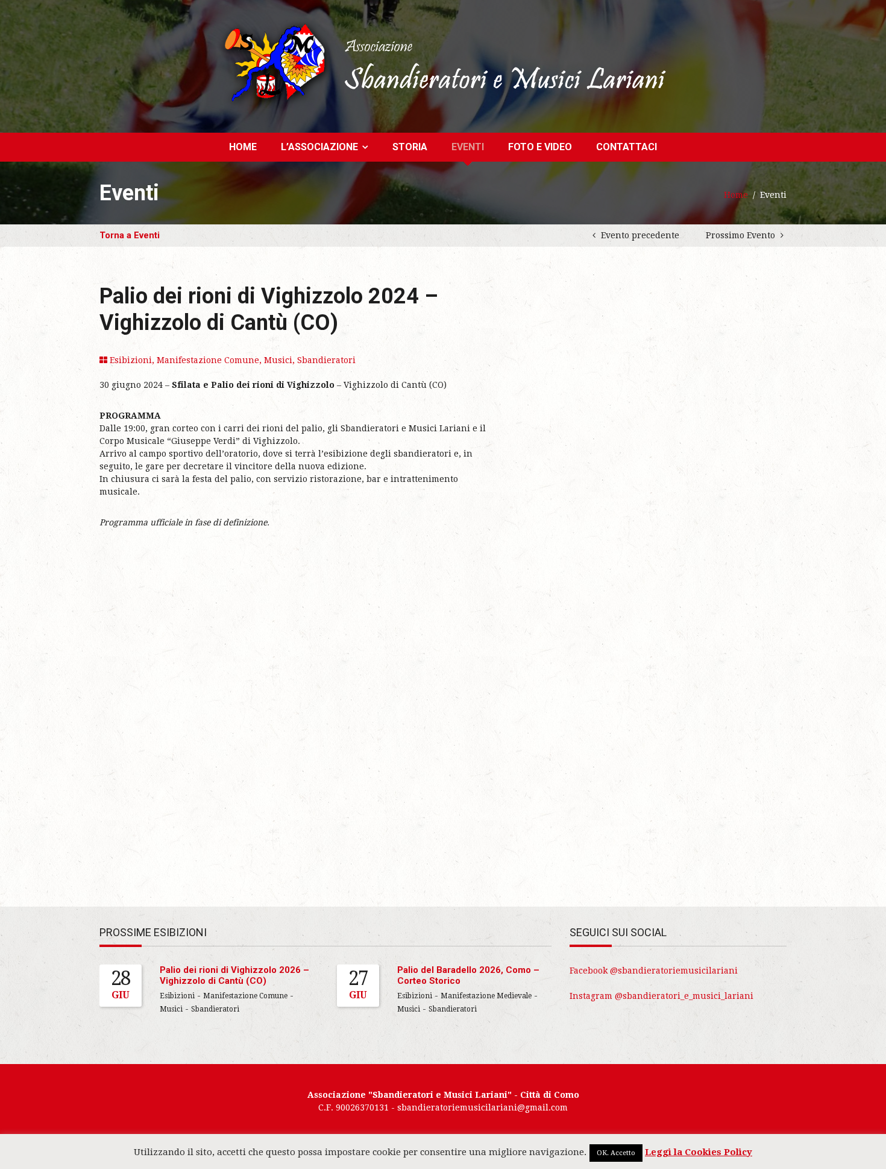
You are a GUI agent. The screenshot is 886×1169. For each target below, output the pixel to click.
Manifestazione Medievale (486, 996)
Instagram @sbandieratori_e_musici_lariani (661, 996)
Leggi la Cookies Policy (698, 1152)
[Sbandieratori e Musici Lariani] (443, 63)
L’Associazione (319, 147)
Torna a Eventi (129, 235)
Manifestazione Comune (208, 360)
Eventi (467, 147)
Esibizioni (131, 360)
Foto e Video (540, 147)
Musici (278, 360)
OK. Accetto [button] (616, 1153)
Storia (409, 147)
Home (243, 147)
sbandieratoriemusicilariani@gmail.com (482, 1107)
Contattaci (626, 147)
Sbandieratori (326, 360)
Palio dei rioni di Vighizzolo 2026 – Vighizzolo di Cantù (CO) (234, 975)
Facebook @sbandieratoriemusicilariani (654, 970)
